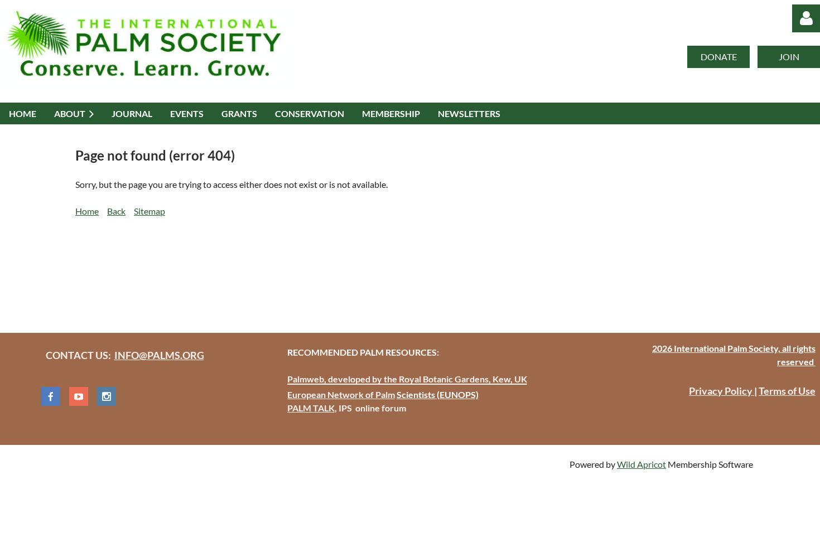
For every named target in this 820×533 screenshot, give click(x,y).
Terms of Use (787, 391)
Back (116, 211)
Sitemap (149, 211)
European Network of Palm (341, 394)
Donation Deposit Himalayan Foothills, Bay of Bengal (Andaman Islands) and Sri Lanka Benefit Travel (271, 269)
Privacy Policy (721, 391)
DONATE (719, 56)
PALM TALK (311, 408)
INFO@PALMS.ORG (159, 355)
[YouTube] (78, 396)
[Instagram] (106, 396)
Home (87, 211)
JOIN (789, 56)
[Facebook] (50, 396)
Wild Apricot (641, 464)
